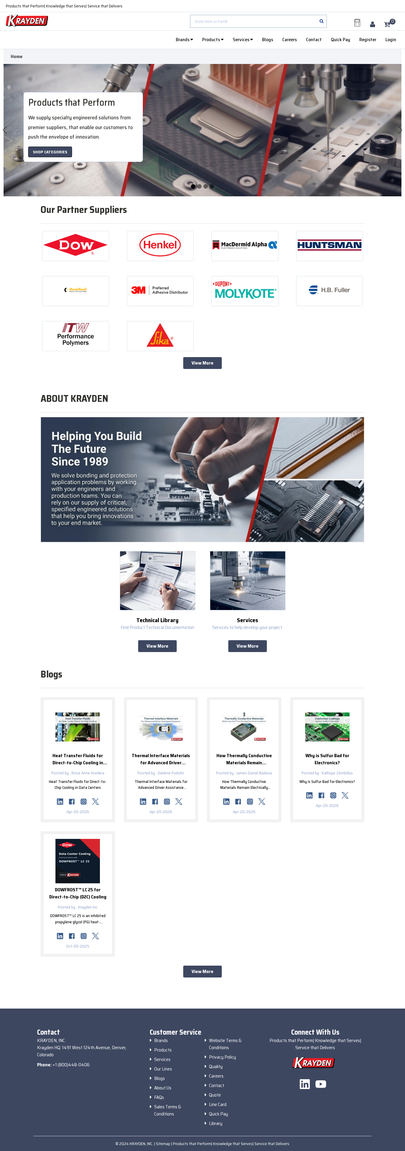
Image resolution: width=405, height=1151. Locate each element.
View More (202, 363)
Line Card (218, 1104)
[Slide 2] (205, 186)
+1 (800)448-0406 (71, 1064)
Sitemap (163, 1143)
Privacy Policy (222, 1057)
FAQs (159, 1097)
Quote (215, 1095)
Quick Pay (340, 39)
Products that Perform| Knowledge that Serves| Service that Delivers (64, 6)
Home (17, 56)
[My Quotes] (357, 23)
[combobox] (258, 21)
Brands (183, 39)
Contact (314, 39)
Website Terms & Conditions (225, 1044)
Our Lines (163, 1069)
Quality (216, 1066)
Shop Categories (50, 152)
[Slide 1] (199, 186)
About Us (162, 1087)
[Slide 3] (212, 186)
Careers (289, 39)
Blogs (267, 39)
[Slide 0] (193, 186)
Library (215, 1123)
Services (241, 39)
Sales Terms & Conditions (167, 1110)
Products (211, 39)
